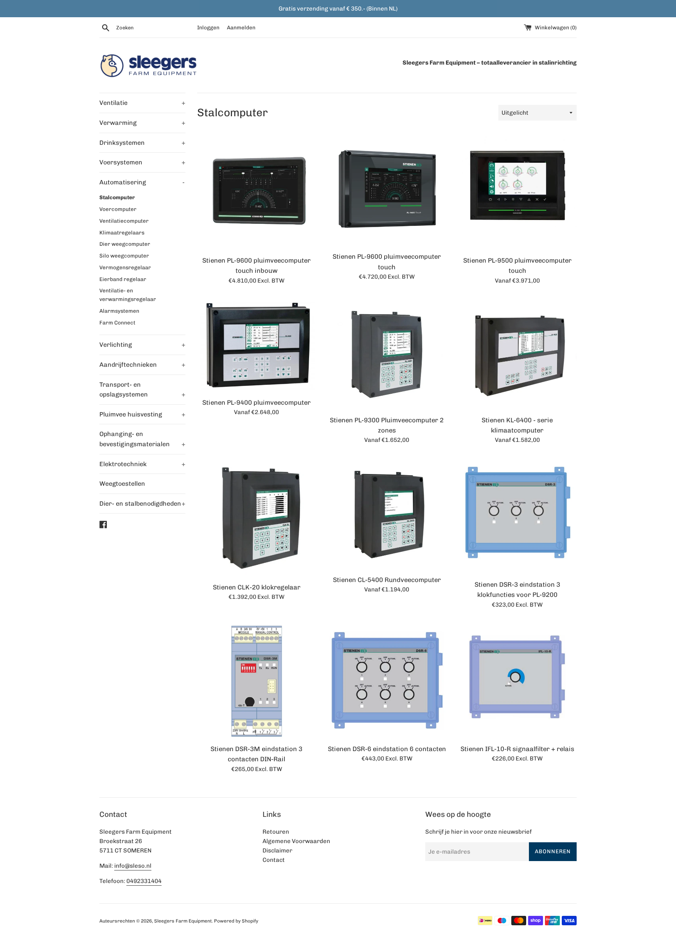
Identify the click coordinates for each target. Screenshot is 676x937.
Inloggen (208, 27)
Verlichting (142, 344)
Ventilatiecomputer (124, 221)
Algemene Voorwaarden (296, 841)
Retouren (275, 831)
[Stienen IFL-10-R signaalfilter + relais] (517, 680)
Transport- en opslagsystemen (142, 389)
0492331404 (144, 881)
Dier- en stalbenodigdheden (142, 503)
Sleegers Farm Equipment (183, 921)
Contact (273, 859)
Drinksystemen (142, 142)
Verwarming (142, 122)
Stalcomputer (117, 197)
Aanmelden (241, 27)
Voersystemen (142, 162)
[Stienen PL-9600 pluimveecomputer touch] (386, 189)
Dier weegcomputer (124, 244)
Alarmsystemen (119, 311)
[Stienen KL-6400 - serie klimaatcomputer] (517, 354)
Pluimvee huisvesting (142, 414)
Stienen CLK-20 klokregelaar (256, 587)
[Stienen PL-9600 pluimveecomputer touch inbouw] (256, 191)
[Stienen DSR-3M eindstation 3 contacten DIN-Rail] (256, 680)
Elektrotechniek (142, 464)
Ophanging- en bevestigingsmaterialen (142, 439)
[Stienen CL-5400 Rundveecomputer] (386, 513)
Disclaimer (277, 850)
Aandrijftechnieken (142, 364)
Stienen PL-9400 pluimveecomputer (256, 402)
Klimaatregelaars (121, 232)
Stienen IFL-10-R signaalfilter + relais (517, 749)
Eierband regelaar (122, 279)
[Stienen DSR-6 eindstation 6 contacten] (386, 680)
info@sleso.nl (132, 865)
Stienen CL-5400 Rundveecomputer (387, 580)
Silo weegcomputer (124, 255)
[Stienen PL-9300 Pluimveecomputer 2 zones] (386, 354)
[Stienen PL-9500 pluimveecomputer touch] (517, 191)
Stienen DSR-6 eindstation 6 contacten (387, 749)
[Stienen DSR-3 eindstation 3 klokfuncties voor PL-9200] (517, 515)
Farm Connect (117, 322)
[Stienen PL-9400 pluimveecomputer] (256, 345)
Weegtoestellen (122, 483)
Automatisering (142, 182)
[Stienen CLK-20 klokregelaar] (256, 517)
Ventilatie (142, 102)
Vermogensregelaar (125, 267)
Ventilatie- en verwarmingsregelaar (127, 294)
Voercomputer (118, 209)
